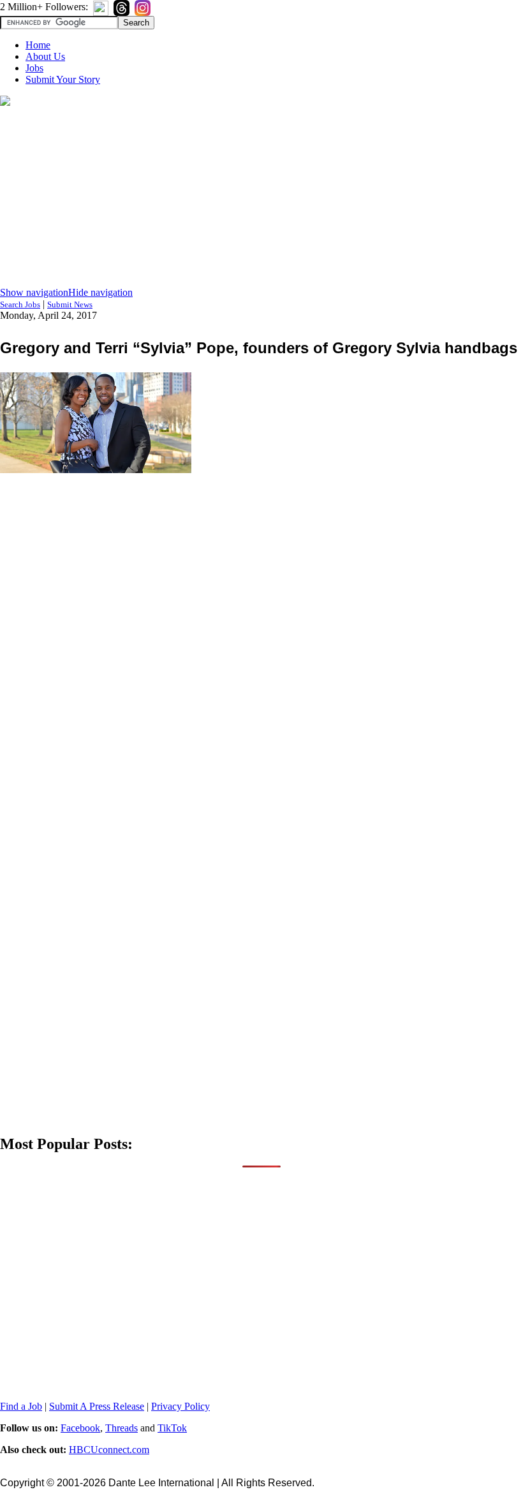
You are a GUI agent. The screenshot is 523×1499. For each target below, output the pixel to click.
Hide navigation (100, 292)
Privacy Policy (180, 1406)
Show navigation (34, 292)
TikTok (172, 1427)
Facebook (80, 1427)
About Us (45, 56)
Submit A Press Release (96, 1406)
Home (38, 45)
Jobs (34, 67)
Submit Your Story (63, 79)
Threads (121, 1427)
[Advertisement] (261, 197)
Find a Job (21, 1406)
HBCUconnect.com (109, 1449)
